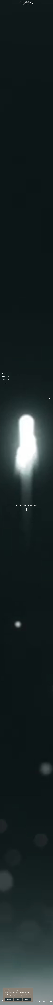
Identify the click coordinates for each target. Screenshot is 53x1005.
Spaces (4, 373)
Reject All (18, 999)
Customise (9, 999)
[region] (18, 995)
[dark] (46, 397)
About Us (5, 379)
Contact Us (6, 382)
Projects (5, 376)
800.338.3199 (35, 1001)
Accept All (27, 999)
